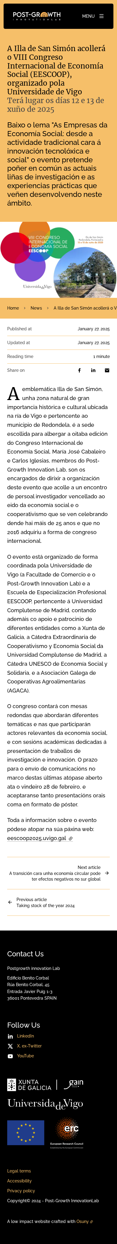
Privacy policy (21, 1190)
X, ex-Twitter (29, 1046)
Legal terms (19, 1171)
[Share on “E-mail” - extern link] (107, 370)
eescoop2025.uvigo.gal (40, 838)
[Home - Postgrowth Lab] (37, 16)
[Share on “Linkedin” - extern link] (93, 370)
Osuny (82, 1221)
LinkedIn (25, 1036)
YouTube (25, 1055)
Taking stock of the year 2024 (45, 902)
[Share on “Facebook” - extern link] (79, 370)
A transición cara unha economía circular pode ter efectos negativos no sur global (54, 873)
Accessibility (19, 1180)
